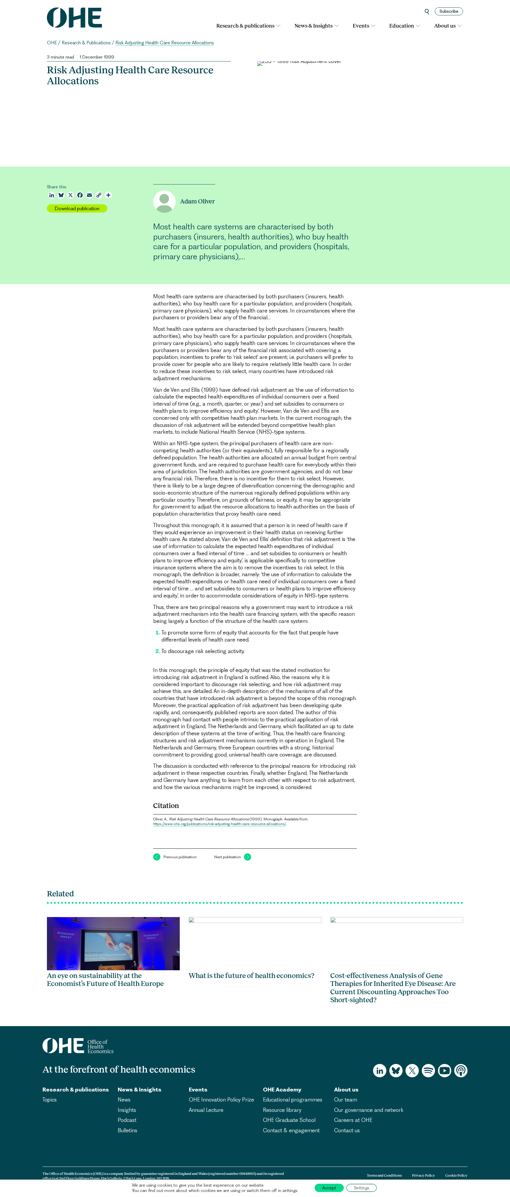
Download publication (77, 208)
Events (361, 26)
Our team (345, 1099)
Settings (361, 1187)
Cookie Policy (456, 1175)
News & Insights (314, 26)
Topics (49, 1099)
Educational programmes (292, 1099)
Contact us (347, 1130)
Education (401, 26)
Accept (329, 1187)
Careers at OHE (353, 1120)
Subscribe (448, 11)
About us (445, 26)
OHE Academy (282, 1089)
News (124, 1099)
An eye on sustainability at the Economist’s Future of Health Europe (105, 979)
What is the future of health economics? (251, 975)
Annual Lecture (206, 1110)
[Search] (427, 11)
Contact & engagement (291, 1130)
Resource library (282, 1110)
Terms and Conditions (384, 1175)
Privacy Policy (423, 1175)
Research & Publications (86, 43)
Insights (127, 1110)
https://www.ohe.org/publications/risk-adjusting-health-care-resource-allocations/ (219, 824)
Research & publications (245, 26)
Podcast (127, 1120)
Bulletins (127, 1130)
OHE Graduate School (289, 1120)
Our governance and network (368, 1110)
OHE (52, 43)
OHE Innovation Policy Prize (221, 1099)
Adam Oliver (197, 201)
